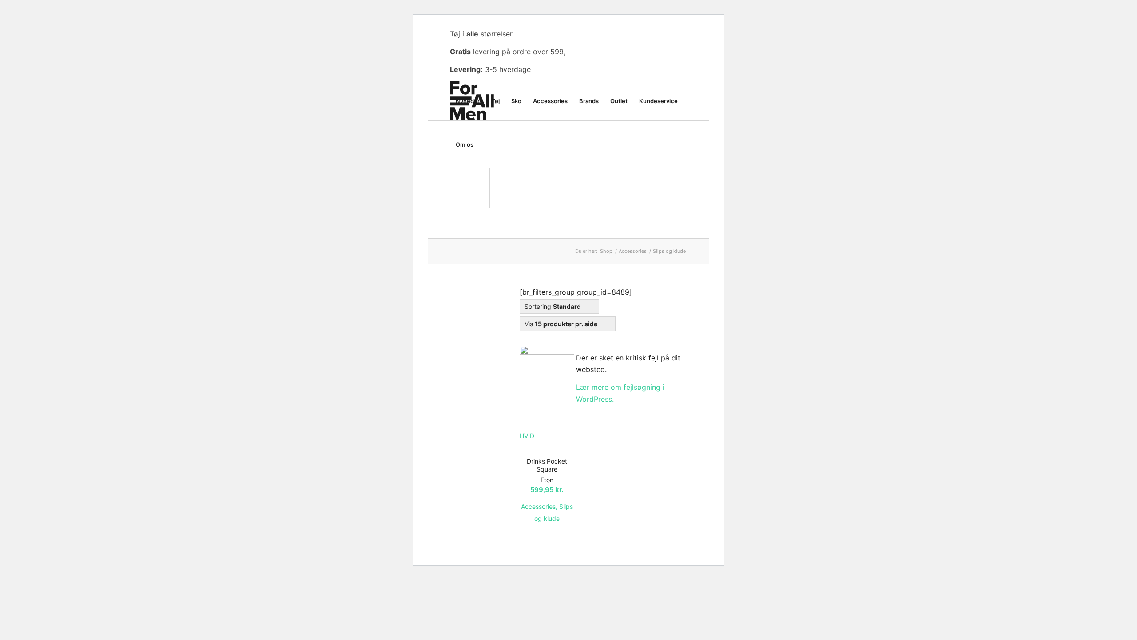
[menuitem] (467, 100)
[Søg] (488, 144)
